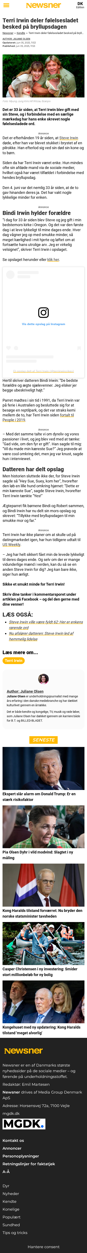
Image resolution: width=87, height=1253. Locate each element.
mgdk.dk (11, 1113)
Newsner (8, 33)
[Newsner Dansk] (43, 5)
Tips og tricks (15, 1232)
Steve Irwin (68, 138)
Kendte (21, 33)
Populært (11, 1217)
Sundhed (11, 1225)
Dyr (6, 1186)
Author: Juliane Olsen (16, 39)
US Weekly (11, 544)
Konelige (11, 1209)
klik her (53, 259)
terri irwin (13, 660)
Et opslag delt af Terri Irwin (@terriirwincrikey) (43, 371)
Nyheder (11, 1193)
